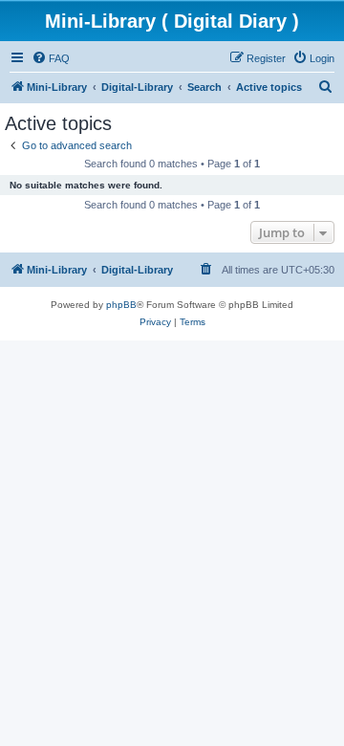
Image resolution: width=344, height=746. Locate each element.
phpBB (121, 304)
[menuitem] (51, 58)
